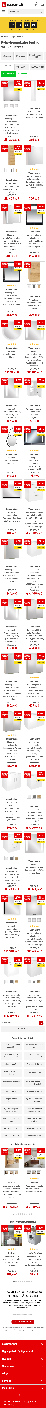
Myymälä (7, 1359)
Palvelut (6, 1380)
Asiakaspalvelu (10, 1344)
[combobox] (26, 11)
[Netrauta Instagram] (27, 1395)
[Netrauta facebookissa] (19, 1395)
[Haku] (40, 11)
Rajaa (37, 67)
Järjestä (20, 67)
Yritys (5, 1373)
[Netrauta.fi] (12, 4)
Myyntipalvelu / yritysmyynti (17, 1351)
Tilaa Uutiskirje (23, 1322)
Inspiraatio (8, 1388)
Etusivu (4, 37)
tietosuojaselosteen (19, 1333)
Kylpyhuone (15, 37)
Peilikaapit (20, 56)
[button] (3, 11)
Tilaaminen (8, 1366)
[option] (6, 106)
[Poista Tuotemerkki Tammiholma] (14, 74)
